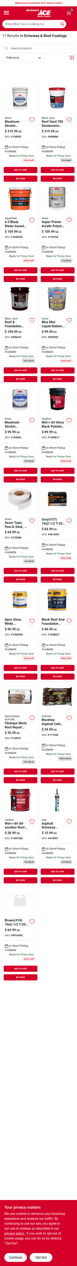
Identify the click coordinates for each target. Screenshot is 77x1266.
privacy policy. (14, 1233)
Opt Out (41, 1257)
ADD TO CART (20, 170)
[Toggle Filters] (71, 57)
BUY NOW (20, 178)
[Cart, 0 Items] (69, 13)
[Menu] (6, 12)
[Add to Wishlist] (32, 119)
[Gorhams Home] (38, 13)
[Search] (63, 23)
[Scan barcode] (71, 24)
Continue (15, 1257)
